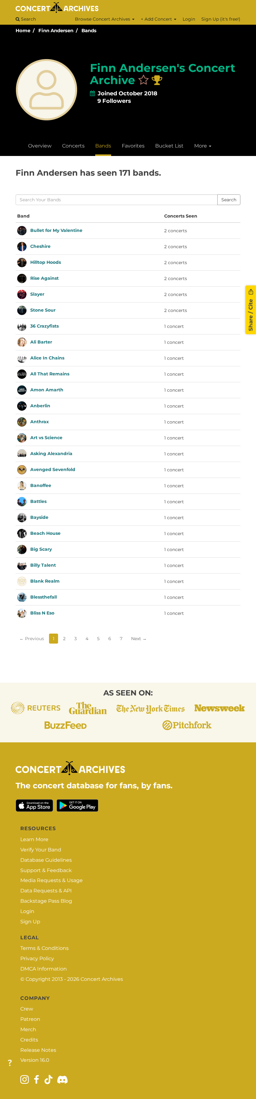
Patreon (30, 1019)
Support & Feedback (46, 870)
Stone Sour (43, 310)
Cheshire (40, 246)
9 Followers (114, 101)
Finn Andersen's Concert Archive (162, 74)
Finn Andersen (55, 30)
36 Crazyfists (44, 326)
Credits (29, 1040)
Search (28, 19)
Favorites (133, 146)
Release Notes (38, 1050)
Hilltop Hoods (45, 262)
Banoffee (40, 485)
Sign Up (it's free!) (220, 19)
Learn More (34, 839)
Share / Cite (251, 314)
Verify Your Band (40, 850)
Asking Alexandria (51, 453)
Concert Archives (102, 979)
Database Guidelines (46, 860)
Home (23, 30)
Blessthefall (43, 597)
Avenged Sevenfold (52, 469)
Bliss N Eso (42, 612)
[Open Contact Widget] (10, 1063)
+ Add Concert (157, 19)
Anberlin (40, 405)
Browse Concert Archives (103, 19)
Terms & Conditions (44, 948)
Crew (26, 1009)
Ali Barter (41, 341)
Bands (88, 30)
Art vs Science (46, 437)
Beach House (45, 533)
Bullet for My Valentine (56, 230)
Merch (28, 1029)
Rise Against (44, 278)
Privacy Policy (37, 958)
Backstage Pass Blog (46, 901)
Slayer (37, 294)
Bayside (39, 517)
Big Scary (41, 549)
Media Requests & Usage (51, 880)
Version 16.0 (34, 1060)
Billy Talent (43, 565)
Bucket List (169, 146)
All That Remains (49, 373)
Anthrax (39, 421)
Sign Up (30, 922)
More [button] (201, 146)
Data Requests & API (46, 891)
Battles (38, 501)
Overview (40, 146)
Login (189, 19)
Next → (139, 638)
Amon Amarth (46, 389)
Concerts (73, 146)
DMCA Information (43, 969)
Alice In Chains (47, 357)
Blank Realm (45, 581)
